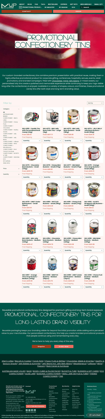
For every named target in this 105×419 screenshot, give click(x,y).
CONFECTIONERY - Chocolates (8, 127)
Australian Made (53, 393)
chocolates (57, 81)
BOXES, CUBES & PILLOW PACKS (46, 371)
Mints (99, 363)
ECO (4, 159)
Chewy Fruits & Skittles (55, 361)
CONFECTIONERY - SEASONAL (11, 157)
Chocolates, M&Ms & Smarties (80, 361)
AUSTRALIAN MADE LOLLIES (13, 371)
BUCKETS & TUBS (69, 371)
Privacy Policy (76, 398)
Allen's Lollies (7, 361)
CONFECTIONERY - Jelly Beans (9, 138)
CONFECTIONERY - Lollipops (11, 141)
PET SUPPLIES (6, 161)
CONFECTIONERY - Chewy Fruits (10, 123)
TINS (61, 376)
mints (65, 81)
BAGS (29, 371)
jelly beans (74, 81)
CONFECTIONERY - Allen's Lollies (10, 119)
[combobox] (95, 103)
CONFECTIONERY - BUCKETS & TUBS (11, 154)
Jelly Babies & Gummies (30, 363)
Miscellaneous (79, 363)
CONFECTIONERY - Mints (10, 143)
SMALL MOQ (6, 163)
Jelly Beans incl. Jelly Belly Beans (57, 363)
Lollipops (92, 363)
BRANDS (5, 116)
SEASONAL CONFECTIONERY (49, 373)
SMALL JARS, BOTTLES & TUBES (75, 373)
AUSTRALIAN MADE (8, 114)
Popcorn (41, 366)
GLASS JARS (30, 373)
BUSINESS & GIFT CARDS (88, 371)
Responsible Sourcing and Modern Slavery (76, 402)
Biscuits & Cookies (23, 361)
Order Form (75, 397)
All (4, 112)
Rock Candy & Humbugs (57, 366)
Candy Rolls (38, 361)
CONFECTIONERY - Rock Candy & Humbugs (10, 150)
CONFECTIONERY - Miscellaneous (8, 146)
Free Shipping (27, 137)
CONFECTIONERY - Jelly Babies (9, 135)
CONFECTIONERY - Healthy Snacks (10, 131)
